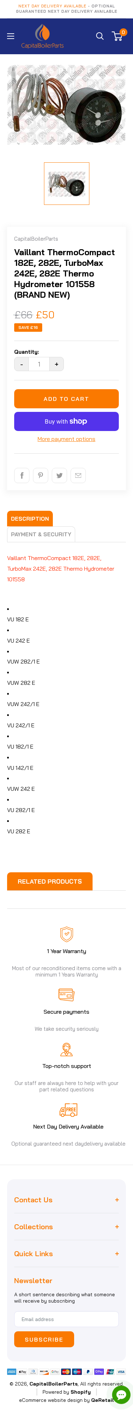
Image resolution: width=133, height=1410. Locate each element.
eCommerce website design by (54, 1400)
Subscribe (44, 1339)
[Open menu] (10, 36)
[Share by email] (78, 475)
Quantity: (26, 351)
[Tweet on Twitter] (59, 475)
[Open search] (100, 36)
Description (30, 518)
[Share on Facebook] (21, 475)
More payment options (66, 438)
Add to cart (66, 398)
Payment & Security (41, 534)
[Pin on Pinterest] (40, 475)
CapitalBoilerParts (36, 238)
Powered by (67, 1392)
